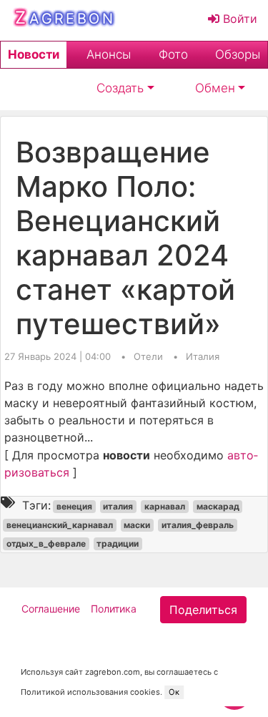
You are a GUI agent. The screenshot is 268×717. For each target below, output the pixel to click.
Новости (33, 55)
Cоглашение (50, 609)
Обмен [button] (215, 88)
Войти (238, 18)
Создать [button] (120, 88)
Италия (202, 356)
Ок (174, 692)
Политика (114, 609)
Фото (173, 55)
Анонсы (108, 55)
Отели (150, 356)
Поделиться (203, 610)
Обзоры (237, 55)
